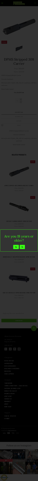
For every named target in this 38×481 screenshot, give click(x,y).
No (22, 247)
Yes (16, 247)
